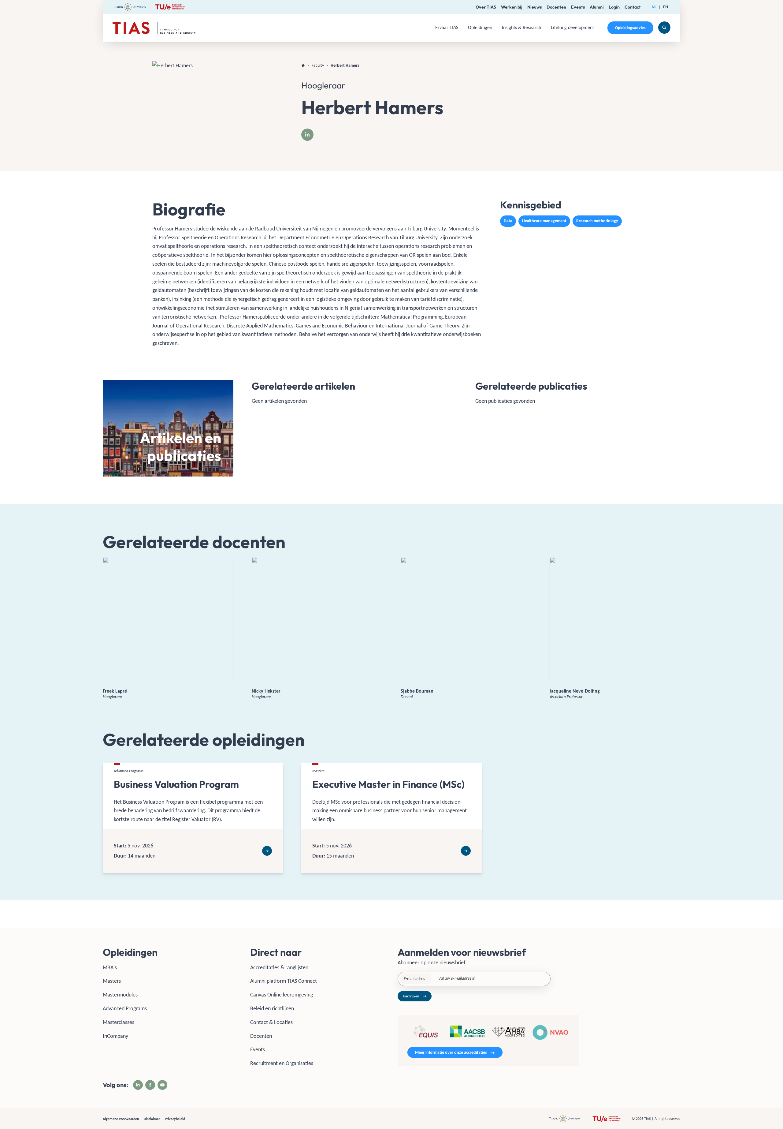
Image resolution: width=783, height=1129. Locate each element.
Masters (112, 981)
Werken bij (511, 7)
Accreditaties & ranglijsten (279, 967)
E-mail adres (414, 978)
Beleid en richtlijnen (272, 1008)
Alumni (597, 7)
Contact (633, 7)
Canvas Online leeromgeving (281, 994)
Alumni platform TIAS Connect (283, 981)
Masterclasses (118, 1022)
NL (654, 6)
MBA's (110, 967)
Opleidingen (480, 27)
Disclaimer (152, 1119)
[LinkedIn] (307, 135)
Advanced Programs (125, 1008)
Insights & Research (521, 27)
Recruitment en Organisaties (281, 1063)
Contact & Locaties (271, 1022)
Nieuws (534, 7)
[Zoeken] (664, 27)
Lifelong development (572, 27)
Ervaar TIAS (446, 27)
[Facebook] (150, 1085)
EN (665, 6)
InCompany (115, 1036)
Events (578, 7)
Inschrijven (411, 996)
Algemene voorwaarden (121, 1119)
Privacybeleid (175, 1119)
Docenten (556, 7)
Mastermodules (120, 994)
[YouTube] (162, 1085)
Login (614, 7)
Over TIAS (486, 7)
